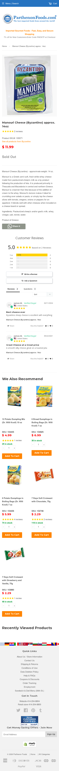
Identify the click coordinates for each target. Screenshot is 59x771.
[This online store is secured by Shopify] (29, 746)
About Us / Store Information (29, 656)
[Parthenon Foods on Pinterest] (33, 711)
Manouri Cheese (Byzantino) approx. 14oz (23, 319)
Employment (29, 686)
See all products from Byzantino (16, 141)
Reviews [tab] (11, 289)
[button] (46, 326)
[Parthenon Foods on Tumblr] (41, 711)
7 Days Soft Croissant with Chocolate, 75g (42, 500)
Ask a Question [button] (30, 280)
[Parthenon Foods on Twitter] (18, 711)
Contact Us (29, 660)
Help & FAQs (29, 675)
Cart (55, 3)
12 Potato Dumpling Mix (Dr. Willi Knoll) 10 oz (13, 421)
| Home (32, 754)
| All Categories (44, 754)
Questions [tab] (28, 289)
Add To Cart (12, 456)
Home (4, 46)
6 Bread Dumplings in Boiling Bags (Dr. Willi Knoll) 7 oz (42, 422)
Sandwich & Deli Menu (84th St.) (29, 690)
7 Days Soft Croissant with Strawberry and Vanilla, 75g (12, 580)
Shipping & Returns (29, 664)
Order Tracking (29, 683)
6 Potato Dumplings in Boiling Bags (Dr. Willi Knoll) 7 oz (12, 501)
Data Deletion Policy (29, 671)
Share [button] (11, 326)
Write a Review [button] (30, 274)
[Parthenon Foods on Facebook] (26, 711)
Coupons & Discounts (29, 679)
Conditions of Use (29, 667)
